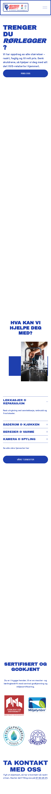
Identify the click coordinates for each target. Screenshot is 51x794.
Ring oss (25, 73)
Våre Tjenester (25, 459)
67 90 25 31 (41, 778)
